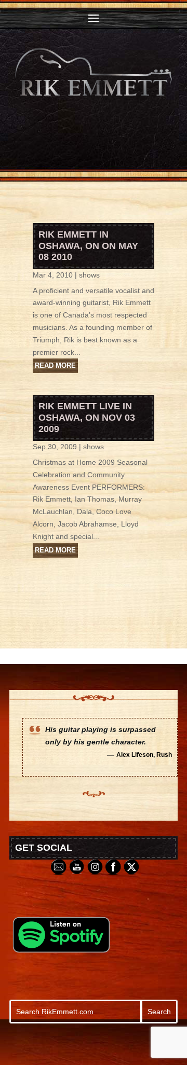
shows (89, 275)
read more (55, 365)
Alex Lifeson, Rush (144, 754)
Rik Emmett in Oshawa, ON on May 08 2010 (88, 245)
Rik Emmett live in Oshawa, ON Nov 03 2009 (86, 417)
